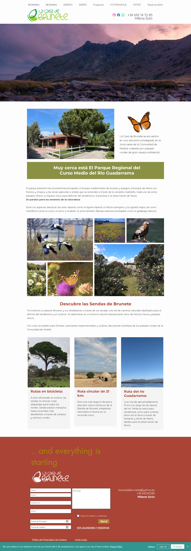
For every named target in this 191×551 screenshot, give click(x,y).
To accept (177, 546)
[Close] (187, 546)
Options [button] (151, 546)
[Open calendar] (67, 521)
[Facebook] (119, 15)
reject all (163, 546)
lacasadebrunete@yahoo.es (136, 490)
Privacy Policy (116, 546)
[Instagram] (114, 15)
